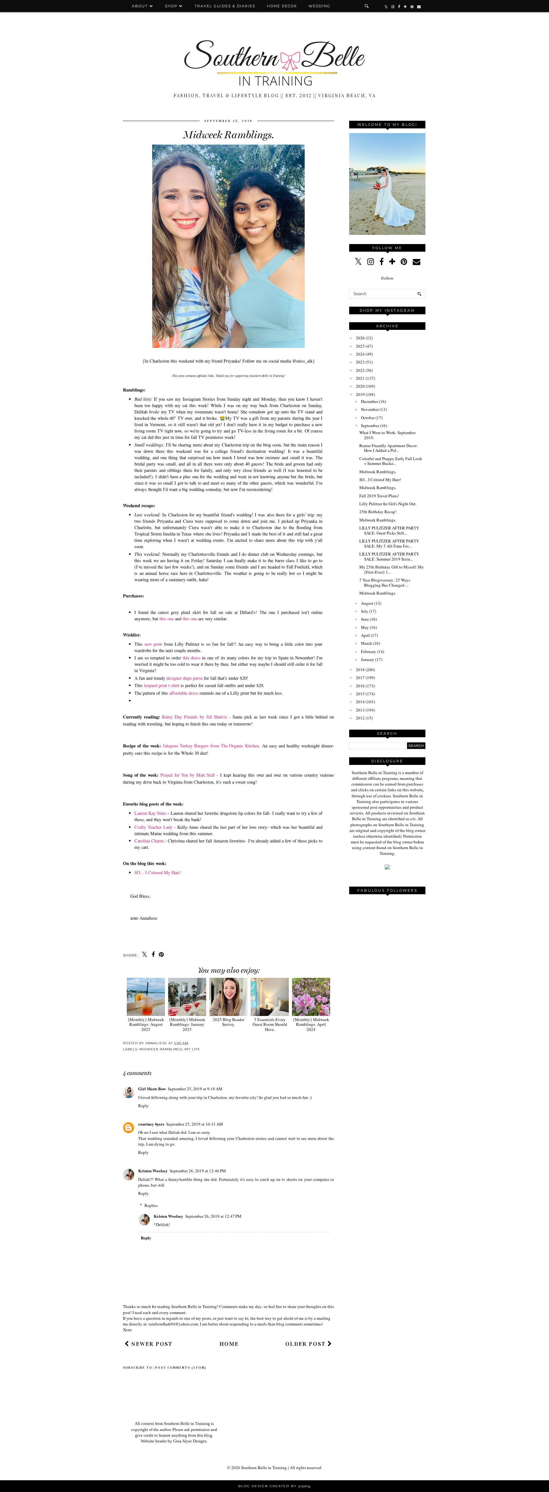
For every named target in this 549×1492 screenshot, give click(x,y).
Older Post (306, 1343)
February (368, 651)
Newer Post (151, 1343)
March (366, 643)
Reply (143, 1105)
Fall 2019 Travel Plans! (379, 496)
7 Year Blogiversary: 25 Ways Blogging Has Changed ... (384, 582)
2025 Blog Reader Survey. (228, 1022)
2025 (360, 346)
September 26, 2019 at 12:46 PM (198, 1171)
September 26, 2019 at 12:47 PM (213, 1216)
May (365, 627)
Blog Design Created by (274, 1486)
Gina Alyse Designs (190, 1441)
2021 (360, 378)
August (367, 603)
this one (166, 619)
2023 (360, 362)
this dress (191, 658)
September (370, 425)
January (367, 659)
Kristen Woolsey (153, 1171)
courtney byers (151, 1124)
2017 (360, 677)
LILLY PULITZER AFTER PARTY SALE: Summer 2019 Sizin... (389, 556)
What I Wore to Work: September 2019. (387, 435)
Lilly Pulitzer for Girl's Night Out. (388, 504)
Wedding (319, 6)
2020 (360, 386)
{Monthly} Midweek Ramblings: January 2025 (187, 1024)
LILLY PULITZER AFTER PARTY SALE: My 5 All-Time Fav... (389, 543)
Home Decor (282, 6)
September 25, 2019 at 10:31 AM (194, 1124)
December (369, 401)
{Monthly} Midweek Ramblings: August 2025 (146, 1024)
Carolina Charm (149, 841)
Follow (387, 278)
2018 (360, 669)
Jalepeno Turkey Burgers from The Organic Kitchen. (212, 746)
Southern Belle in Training (264, 1467)
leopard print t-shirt (162, 685)
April (365, 635)
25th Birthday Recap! (377, 511)
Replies (151, 1205)
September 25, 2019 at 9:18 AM (195, 1089)
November (370, 409)
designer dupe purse (184, 678)
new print (153, 644)
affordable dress (183, 693)
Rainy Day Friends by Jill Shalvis (194, 717)
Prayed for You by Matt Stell (187, 775)
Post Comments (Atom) (181, 1368)
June (365, 619)
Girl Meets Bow (152, 1089)
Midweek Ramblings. (377, 471)
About (141, 6)
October (368, 417)
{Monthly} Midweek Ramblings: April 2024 (311, 1024)
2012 (360, 718)
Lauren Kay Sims (150, 813)
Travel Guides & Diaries (224, 6)
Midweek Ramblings (160, 1049)
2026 (360, 338)
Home (229, 1343)
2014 (360, 702)
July (364, 611)
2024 (360, 354)
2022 (360, 370)
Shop (171, 6)
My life (192, 1049)
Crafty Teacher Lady (153, 827)
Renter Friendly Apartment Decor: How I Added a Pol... (388, 448)
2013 (360, 710)
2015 (360, 694)
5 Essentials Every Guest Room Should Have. (270, 1024)
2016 (360, 686)
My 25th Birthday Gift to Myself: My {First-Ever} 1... (391, 569)
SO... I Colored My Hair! (157, 872)
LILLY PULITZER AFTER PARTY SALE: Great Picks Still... (389, 530)
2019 (360, 394)
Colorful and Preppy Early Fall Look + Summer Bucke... (390, 461)
